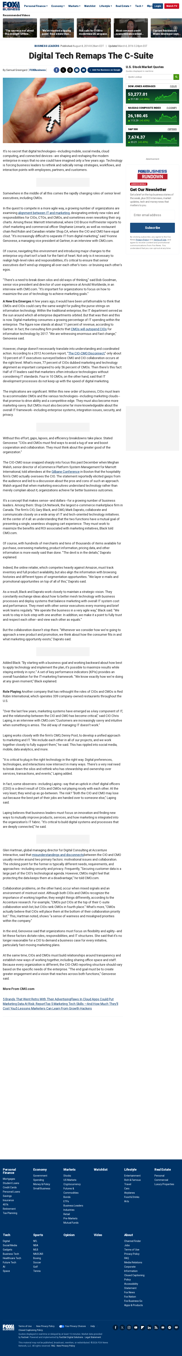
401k (5, 1204)
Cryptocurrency (72, 1184)
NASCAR (38, 1253)
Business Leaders (46, 46)
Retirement (9, 1208)
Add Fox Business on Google (106, 70)
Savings (7, 1196)
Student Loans (11, 1183)
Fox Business (11, 5)
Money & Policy (41, 1184)
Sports (38, 1235)
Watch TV (171, 6)
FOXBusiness (38, 70)
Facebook (56, 70)
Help (92, 1326)
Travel (127, 1184)
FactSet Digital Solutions (71, 1337)
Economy (57, 6)
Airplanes (129, 1192)
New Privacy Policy (45, 1326)
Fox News (129, 1292)
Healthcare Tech (12, 1258)
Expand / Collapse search (149, 6)
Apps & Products (133, 1305)
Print (77, 70)
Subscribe (152, 228)
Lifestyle (104, 6)
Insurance (8, 1200)
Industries (68, 1209)
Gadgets (7, 1249)
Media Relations (133, 1262)
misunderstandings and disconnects (58, 855)
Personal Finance (35, 6)
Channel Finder (132, 1241)
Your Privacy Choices (75, 1326)
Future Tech (9, 1262)
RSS (156, 1327)
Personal (159, 1175)
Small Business (41, 1188)
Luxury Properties (164, 1184)
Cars (126, 1188)
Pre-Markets (70, 1218)
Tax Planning (10, 1213)
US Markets (69, 1180)
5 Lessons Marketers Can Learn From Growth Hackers (54, 1008)
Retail (66, 1214)
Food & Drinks (131, 1197)
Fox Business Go (133, 1301)
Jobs (127, 1245)
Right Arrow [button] (175, 28)
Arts (126, 1201)
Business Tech (11, 1253)
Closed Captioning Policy (30, 1330)
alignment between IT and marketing (44, 213)
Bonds (67, 1197)
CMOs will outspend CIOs (89, 329)
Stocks (67, 1175)
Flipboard (142, 1327)
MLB (35, 1249)
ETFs (66, 1201)
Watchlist (89, 6)
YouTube (136, 1327)
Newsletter (163, 1327)
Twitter (63, 70)
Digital (6, 1241)
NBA (35, 1245)
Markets (73, 6)
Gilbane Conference (66, 472)
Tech (138, 6)
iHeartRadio (176, 1327)
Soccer (37, 1262)
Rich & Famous (132, 1180)
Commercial (161, 1180)
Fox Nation (130, 1296)
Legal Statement (93, 1337)
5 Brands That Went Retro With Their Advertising (37, 999)
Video (98, 1235)
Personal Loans (11, 1191)
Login (157, 6)
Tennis (37, 1271)
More (150, 6)
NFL (35, 1241)
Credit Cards (10, 1187)
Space (6, 1271)
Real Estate (122, 6)
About (128, 1235)
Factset (25, 1337)
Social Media (10, 1245)
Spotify (169, 1327)
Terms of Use (160, 240)
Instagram (129, 1327)
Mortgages (9, 1178)
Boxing (37, 1258)
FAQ (126, 1258)
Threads (70, 70)
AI (4, 1266)
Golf (35, 1266)
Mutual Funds (71, 1222)
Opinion (69, 1235)
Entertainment (132, 1175)
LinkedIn (149, 1327)
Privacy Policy (142, 240)
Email (83, 70)
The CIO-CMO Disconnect (86, 353)
